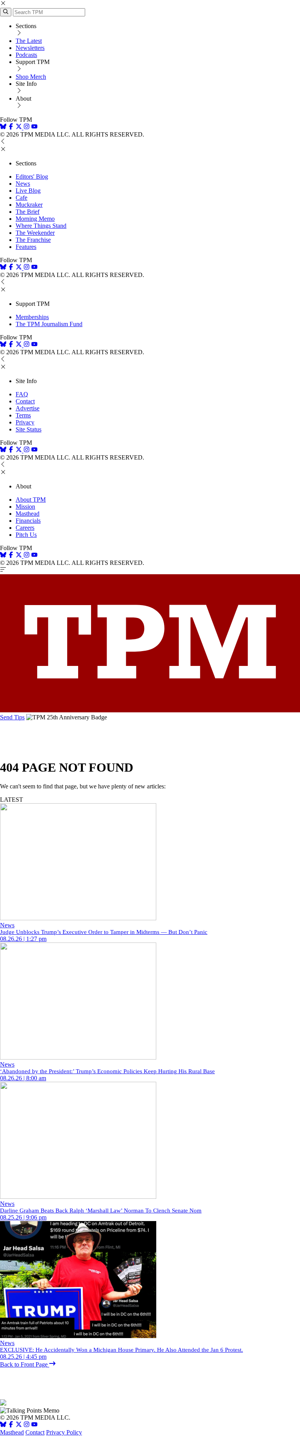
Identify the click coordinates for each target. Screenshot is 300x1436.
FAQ (22, 394)
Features (26, 246)
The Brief (27, 211)
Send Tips (12, 717)
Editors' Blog (32, 176)
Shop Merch (31, 76)
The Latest (29, 40)
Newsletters (30, 47)
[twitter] (19, 1425)
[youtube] (34, 127)
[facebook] (11, 127)
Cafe (21, 197)
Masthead (27, 513)
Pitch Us (26, 534)
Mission (25, 506)
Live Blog (28, 190)
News (23, 183)
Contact (25, 401)
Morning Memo (35, 218)
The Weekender (35, 232)
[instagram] (26, 127)
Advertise (27, 408)
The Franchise (33, 239)
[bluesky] (3, 127)
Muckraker (29, 204)
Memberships (32, 317)
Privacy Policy (64, 1432)
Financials (28, 520)
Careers (25, 527)
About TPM (31, 499)
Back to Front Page (24, 1364)
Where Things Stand (41, 225)
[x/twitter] (19, 127)
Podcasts (26, 54)
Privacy (25, 422)
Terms (23, 415)
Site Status (28, 429)
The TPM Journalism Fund (49, 324)
